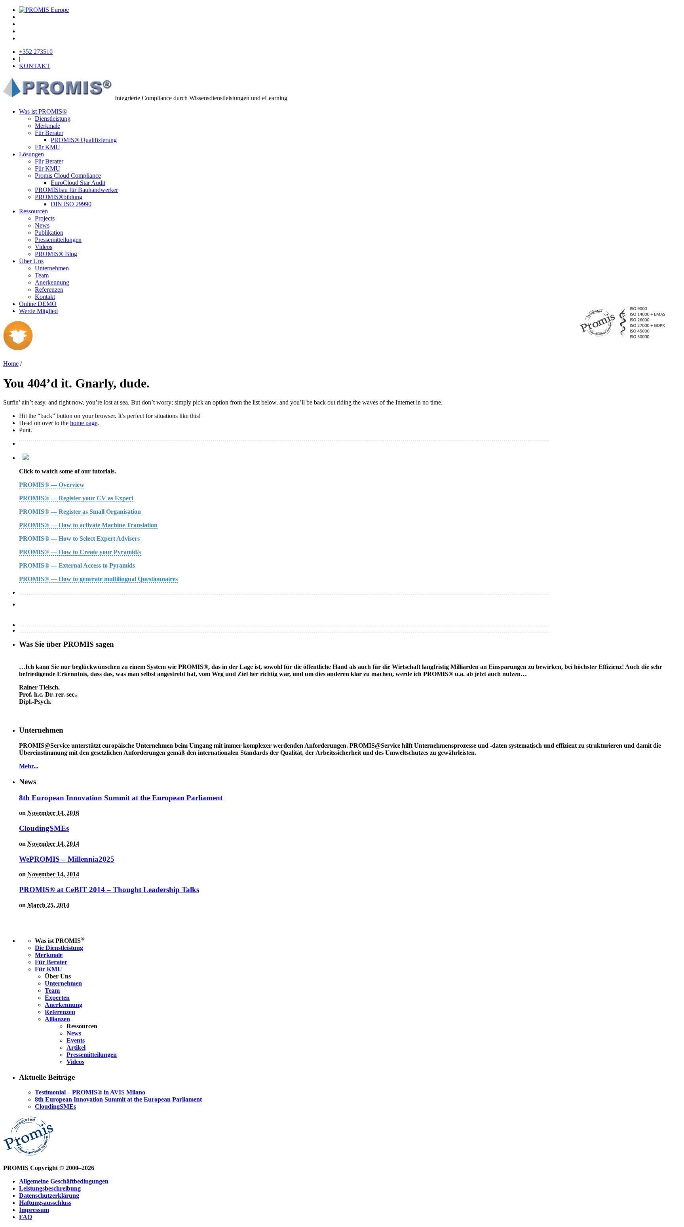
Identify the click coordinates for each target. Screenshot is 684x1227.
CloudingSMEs (44, 828)
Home (11, 363)
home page (83, 423)
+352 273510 (36, 51)
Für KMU (47, 147)
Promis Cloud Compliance (68, 175)
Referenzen (49, 289)
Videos (43, 246)
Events (75, 1040)
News (42, 225)
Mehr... (28, 766)
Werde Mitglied (38, 311)
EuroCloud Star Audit (78, 182)
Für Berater (49, 132)
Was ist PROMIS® (43, 111)
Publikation (49, 232)
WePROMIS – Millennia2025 (66, 859)
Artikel (76, 1047)
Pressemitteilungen (58, 239)
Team (42, 275)
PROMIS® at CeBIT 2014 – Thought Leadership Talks (109, 889)
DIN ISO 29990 (71, 204)
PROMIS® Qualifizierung (84, 140)
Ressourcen (33, 211)
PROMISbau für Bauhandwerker (76, 189)
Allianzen (57, 1019)
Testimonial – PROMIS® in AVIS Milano (90, 1092)
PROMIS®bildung (58, 197)
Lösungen (31, 154)
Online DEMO (38, 303)
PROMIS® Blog (56, 254)
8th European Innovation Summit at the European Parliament (120, 798)
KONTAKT (34, 66)
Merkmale (47, 125)
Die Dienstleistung (59, 947)
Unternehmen (52, 268)
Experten (57, 997)
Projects (45, 218)
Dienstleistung (52, 118)
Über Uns (31, 261)
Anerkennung (52, 282)
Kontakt (45, 296)
